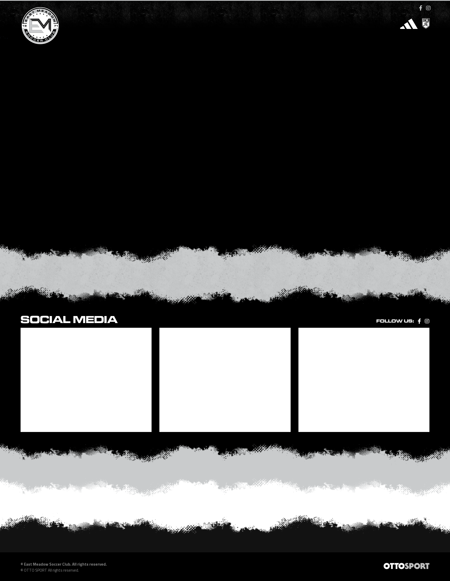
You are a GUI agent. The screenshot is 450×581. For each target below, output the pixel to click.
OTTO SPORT (35, 570)
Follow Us (14, 37)
